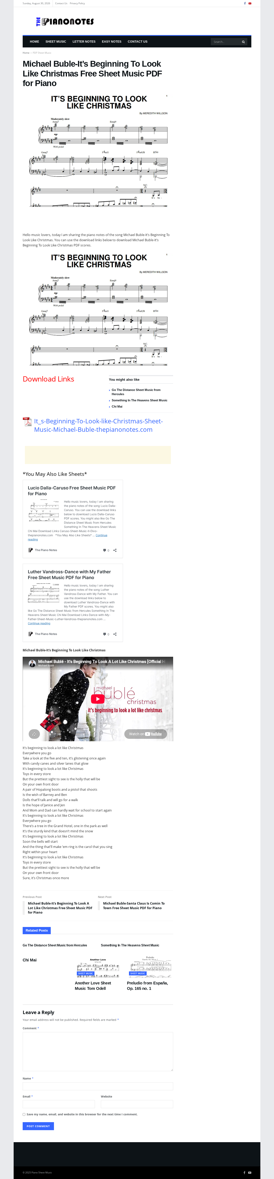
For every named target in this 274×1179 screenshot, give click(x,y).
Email (28, 1096)
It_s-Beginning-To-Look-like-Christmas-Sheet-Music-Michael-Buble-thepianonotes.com (98, 425)
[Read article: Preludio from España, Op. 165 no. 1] (150, 965)
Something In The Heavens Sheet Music (139, 400)
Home (34, 41)
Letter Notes (84, 41)
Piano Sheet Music (41, 1172)
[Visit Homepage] (58, 21)
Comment (31, 1028)
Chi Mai (117, 406)
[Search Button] (243, 41)
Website (106, 1096)
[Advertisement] (98, 222)
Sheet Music (56, 41)
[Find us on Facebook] (245, 3)
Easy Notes (111, 41)
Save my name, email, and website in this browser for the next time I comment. (82, 1114)
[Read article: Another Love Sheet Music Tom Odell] (98, 965)
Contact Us (61, 3)
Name (28, 1078)
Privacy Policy (77, 3)
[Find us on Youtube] (250, 3)
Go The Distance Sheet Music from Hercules (55, 945)
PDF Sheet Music (42, 52)
